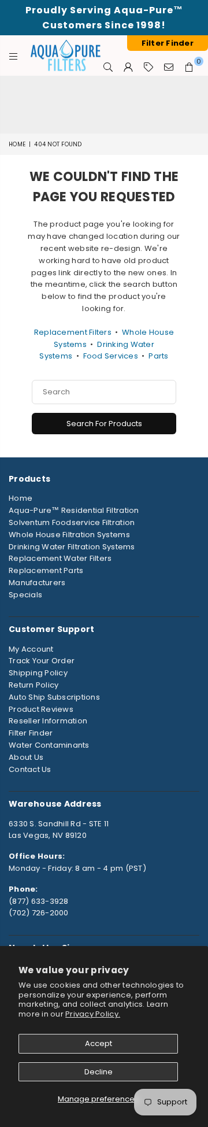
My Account (31, 649)
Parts (158, 355)
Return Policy (33, 684)
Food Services (110, 355)
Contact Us (30, 769)
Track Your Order (42, 660)
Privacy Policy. (92, 1013)
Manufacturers (37, 582)
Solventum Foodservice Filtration (72, 522)
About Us (26, 757)
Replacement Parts (46, 570)
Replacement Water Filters (60, 558)
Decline (98, 1071)
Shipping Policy (38, 672)
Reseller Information (48, 720)
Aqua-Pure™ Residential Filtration (74, 510)
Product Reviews (41, 709)
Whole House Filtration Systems (69, 534)
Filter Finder (31, 732)
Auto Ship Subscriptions (54, 697)
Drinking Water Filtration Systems (72, 546)
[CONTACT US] (169, 67)
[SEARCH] (108, 67)
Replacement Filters (73, 332)
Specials (25, 594)
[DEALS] (149, 67)
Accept (98, 1043)
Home (17, 144)
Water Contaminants (49, 745)
